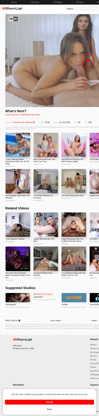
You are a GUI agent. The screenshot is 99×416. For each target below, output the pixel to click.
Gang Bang (24, 114)
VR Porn (14, 2)
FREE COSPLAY (12, 321)
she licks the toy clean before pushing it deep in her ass (18, 275)
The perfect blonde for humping (43, 196)
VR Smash (35, 2)
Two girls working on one (72, 195)
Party (37, 114)
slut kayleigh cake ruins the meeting (18, 196)
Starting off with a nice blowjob (43, 274)
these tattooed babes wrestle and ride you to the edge (17, 161)
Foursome (14, 114)
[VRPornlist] (22, 340)
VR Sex (93, 360)
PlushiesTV (10, 280)
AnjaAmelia (38, 297)
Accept (49, 402)
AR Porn (93, 356)
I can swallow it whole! (15, 239)
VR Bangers (57, 2)
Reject (49, 409)
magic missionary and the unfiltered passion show (72, 240)
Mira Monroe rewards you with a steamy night (72, 160)
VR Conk (79, 2)
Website (29, 122)
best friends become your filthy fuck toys (44, 160)
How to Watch (56, 321)
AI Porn (93, 367)
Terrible (65, 304)
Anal (7, 114)
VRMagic (64, 244)
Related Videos (17, 208)
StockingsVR (11, 304)
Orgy (32, 114)
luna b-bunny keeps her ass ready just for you (73, 274)
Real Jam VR (18, 122)
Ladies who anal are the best (44, 240)
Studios (94, 321)
